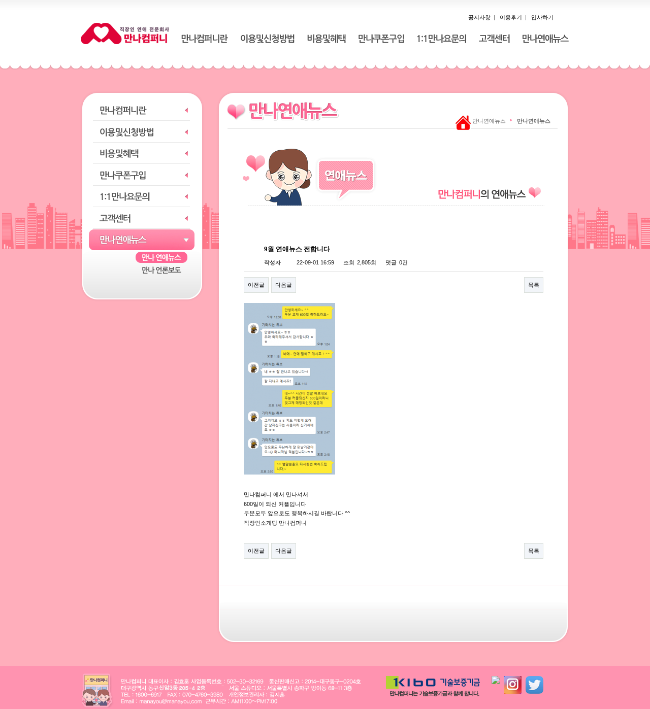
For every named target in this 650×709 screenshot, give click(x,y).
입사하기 (542, 17)
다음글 (283, 285)
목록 (533, 285)
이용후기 (511, 17)
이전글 (256, 285)
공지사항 (479, 17)
